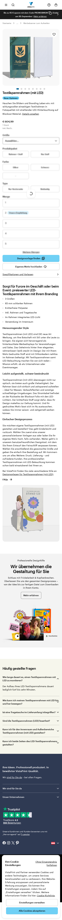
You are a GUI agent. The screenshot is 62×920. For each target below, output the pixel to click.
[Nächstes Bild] (57, 14)
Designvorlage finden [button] (28, 258)
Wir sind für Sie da (12, 788)
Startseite (7, 23)
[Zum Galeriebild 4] (29, 89)
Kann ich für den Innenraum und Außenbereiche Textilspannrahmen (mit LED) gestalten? (28, 731)
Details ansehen (30, 113)
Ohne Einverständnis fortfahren (46, 863)
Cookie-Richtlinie (46, 895)
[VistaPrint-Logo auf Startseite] (31, 5)
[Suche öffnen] (13, 4)
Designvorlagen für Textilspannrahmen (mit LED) (28, 474)
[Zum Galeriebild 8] (44, 89)
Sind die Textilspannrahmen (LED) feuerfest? (26, 720)
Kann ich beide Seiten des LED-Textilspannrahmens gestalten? (30, 743)
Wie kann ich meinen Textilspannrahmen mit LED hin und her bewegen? (31, 702)
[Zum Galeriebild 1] (18, 89)
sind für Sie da (14, 777)
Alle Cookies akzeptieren (32, 910)
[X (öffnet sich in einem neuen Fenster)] (13, 843)
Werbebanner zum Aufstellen (36, 23)
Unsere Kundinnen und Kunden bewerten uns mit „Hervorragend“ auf (25, 832)
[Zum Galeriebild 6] (37, 89)
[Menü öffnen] (6, 5)
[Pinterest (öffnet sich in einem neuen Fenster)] (17, 843)
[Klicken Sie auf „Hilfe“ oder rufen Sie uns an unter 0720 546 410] (48, 4)
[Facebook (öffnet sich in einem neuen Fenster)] (4, 843)
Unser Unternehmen (13, 797)
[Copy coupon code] (50, 13)
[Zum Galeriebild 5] (33, 89)
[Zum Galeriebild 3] (25, 89)
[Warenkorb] (55, 4)
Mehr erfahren (40, 16)
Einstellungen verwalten (32, 902)
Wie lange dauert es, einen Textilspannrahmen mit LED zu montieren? (29, 679)
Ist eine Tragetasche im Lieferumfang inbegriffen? (29, 712)
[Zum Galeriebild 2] (21, 89)
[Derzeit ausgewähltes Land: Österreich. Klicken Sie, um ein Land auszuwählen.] (55, 843)
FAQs (5, 479)
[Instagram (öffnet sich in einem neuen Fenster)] (8, 843)
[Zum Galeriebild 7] (40, 89)
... (17, 23)
